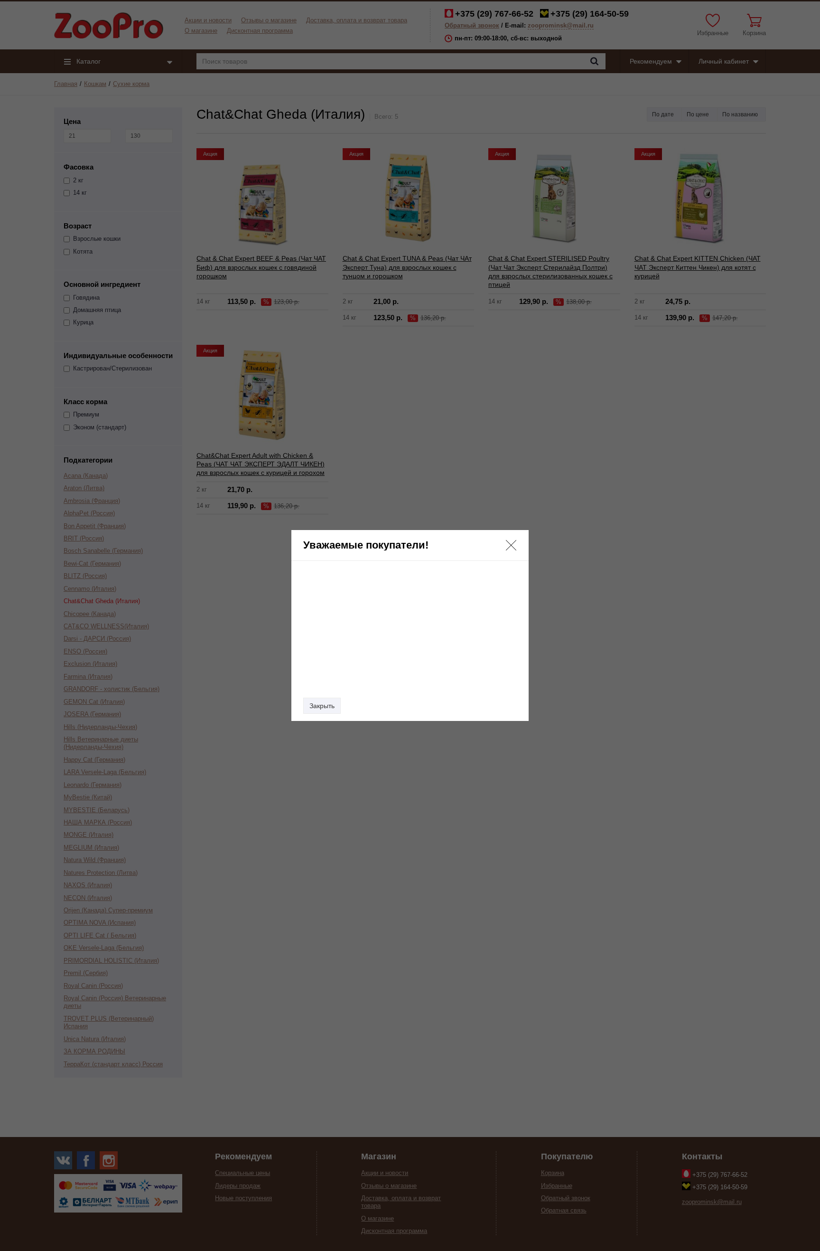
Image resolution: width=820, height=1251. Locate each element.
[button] (511, 545)
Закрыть (322, 706)
